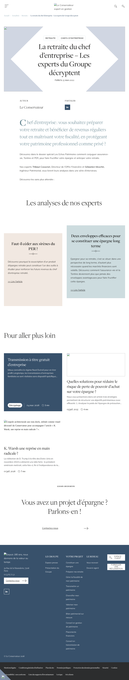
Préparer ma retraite (74, 572)
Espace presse (51, 562)
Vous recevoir (92, 562)
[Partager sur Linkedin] (67, 107)
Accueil (6, 15)
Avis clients (69, 674)
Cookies (114, 667)
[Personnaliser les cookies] (5, 674)
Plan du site (50, 667)
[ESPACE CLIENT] (124, 6)
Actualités (15, 15)
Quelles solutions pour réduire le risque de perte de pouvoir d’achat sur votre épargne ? (93, 386)
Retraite (25, 15)
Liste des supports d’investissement (41, 674)
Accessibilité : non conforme (15, 674)
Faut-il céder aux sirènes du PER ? (33, 246)
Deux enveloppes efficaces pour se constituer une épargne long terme (96, 240)
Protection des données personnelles (86, 667)
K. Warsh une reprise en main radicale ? (27, 451)
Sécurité (105, 667)
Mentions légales (10, 667)
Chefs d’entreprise (72, 38)
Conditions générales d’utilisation (31, 667)
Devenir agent (93, 568)
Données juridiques (64, 667)
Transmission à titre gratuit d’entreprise (29, 362)
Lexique (59, 674)
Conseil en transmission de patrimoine (73, 645)
